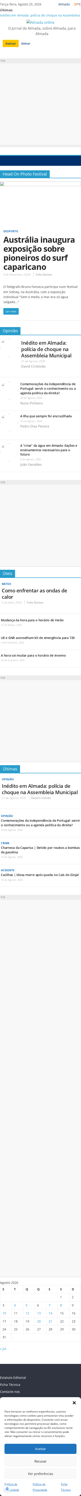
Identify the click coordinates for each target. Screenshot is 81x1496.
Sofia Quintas (44, 274)
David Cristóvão (33, 366)
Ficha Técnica (10, 1384)
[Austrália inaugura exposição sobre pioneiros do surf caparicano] (40, 184)
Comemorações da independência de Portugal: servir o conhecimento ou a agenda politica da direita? (48, 388)
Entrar (25, 43)
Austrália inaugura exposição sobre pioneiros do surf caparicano (39, 253)
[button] (74, 1403)
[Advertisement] (40, 104)
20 (39, 1321)
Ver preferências (40, 1473)
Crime (5, 843)
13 (39, 1313)
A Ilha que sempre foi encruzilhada (46, 416)
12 (27, 1313)
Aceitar (40, 1448)
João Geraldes (31, 464)
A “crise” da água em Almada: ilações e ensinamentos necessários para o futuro (48, 449)
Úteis (7, 573)
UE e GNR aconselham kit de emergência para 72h (38, 638)
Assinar (10, 43)
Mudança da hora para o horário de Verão (32, 620)
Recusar (40, 1461)
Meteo (6, 584)
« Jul (3, 1348)
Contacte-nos (10, 1391)
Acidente (7, 870)
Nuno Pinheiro (31, 403)
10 (4, 1313)
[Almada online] (4, 160)
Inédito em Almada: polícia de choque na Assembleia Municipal (46, 349)
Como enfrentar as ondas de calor (34, 593)
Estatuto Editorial (13, 1377)
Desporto (10, 231)
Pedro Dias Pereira (34, 426)
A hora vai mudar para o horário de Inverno (33, 655)
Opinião (10, 330)
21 (50, 1321)
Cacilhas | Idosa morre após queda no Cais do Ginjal (40, 875)
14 (50, 1313)
